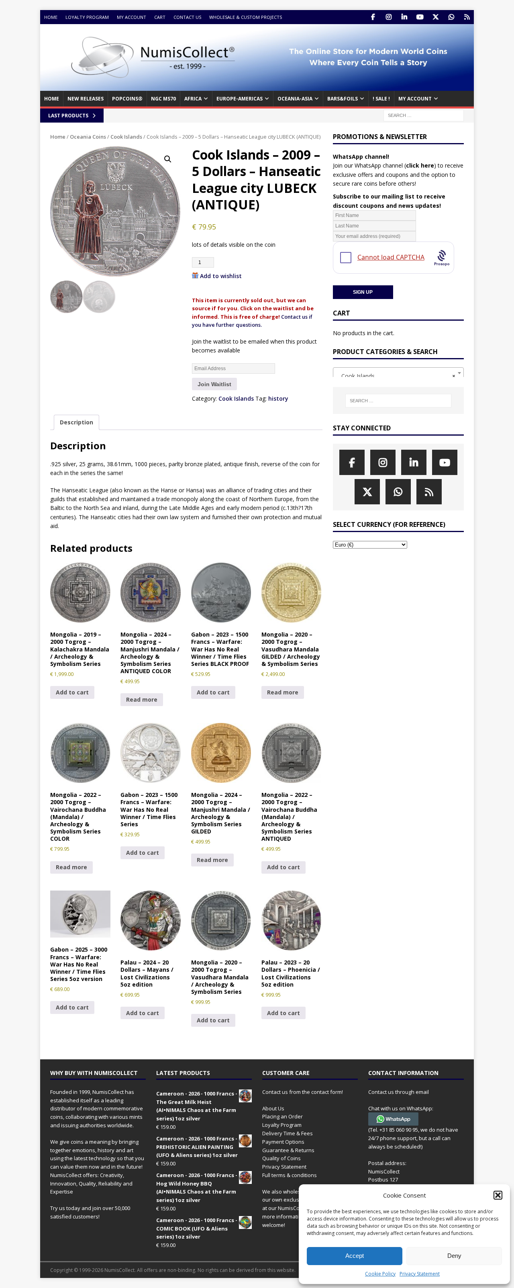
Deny (454, 1255)
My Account (131, 17)
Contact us (187, 17)
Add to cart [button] (72, 692)
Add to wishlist (221, 276)
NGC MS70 (163, 98)
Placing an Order (282, 1116)
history (278, 398)
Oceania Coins (88, 136)
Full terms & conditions (289, 1175)
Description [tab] (76, 422)
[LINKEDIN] (404, 17)
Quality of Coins (281, 1158)
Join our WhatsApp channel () (384, 165)
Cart (159, 17)
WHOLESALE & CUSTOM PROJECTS (245, 17)
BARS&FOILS (342, 98)
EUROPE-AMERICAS (239, 98)
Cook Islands (126, 136)
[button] (498, 1195)
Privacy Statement (420, 1273)
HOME (51, 98)
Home (50, 17)
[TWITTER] (435, 17)
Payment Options (283, 1141)
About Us (273, 1108)
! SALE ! (381, 98)
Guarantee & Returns (288, 1150)
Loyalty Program (87, 17)
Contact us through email (398, 1092)
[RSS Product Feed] (467, 17)
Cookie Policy (380, 1273)
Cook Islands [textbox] (396, 376)
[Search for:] (423, 115)
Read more (141, 699)
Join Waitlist (214, 384)
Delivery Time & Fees (287, 1133)
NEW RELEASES (85, 98)
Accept (354, 1255)
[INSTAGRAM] (388, 17)
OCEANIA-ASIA (294, 98)
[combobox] (398, 373)
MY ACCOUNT (415, 98)
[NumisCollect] (257, 86)
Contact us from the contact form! (302, 1092)
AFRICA (193, 98)
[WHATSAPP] (451, 17)
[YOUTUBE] (420, 17)
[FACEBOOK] (373, 17)
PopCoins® (127, 98)
